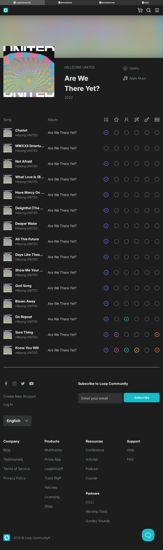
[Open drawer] (157, 10)
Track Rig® (53, 478)
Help (130, 450)
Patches (51, 487)
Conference (95, 450)
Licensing (52, 497)
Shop (48, 506)
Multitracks (53, 450)
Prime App (53, 459)
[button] (132, 119)
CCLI (90, 502)
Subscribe (141, 397)
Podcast (92, 469)
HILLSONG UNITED (80, 67)
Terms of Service (16, 469)
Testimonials (13, 459)
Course (91, 478)
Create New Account (19, 396)
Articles (92, 459)
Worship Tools (96, 511)
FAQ (130, 459)
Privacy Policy (14, 478)
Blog (6, 450)
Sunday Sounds (98, 521)
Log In (8, 404)
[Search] (148, 10)
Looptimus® (54, 469)
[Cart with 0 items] (140, 10)
